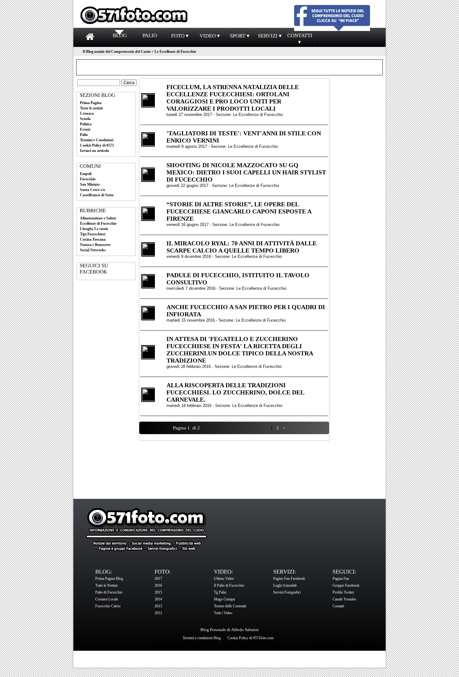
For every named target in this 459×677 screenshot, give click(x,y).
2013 (158, 606)
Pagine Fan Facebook (289, 578)
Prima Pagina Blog (109, 578)
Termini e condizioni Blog (202, 638)
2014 (158, 599)
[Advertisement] (106, 381)
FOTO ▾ (180, 36)
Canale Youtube (344, 599)
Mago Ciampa (224, 599)
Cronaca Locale (106, 599)
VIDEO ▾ (210, 36)
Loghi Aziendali (285, 585)
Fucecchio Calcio (108, 606)
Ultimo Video (224, 578)
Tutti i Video (223, 613)
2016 (158, 585)
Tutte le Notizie (106, 585)
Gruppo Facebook (346, 585)
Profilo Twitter (343, 592)
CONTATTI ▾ (299, 39)
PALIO (149, 35)
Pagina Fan (341, 578)
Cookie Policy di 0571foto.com (250, 638)
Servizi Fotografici (287, 592)
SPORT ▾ (239, 36)
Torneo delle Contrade (230, 606)
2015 (158, 592)
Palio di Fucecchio (108, 592)
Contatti (338, 606)
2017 (158, 578)
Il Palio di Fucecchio (229, 585)
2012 (158, 613)
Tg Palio (220, 592)
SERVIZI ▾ (270, 36)
